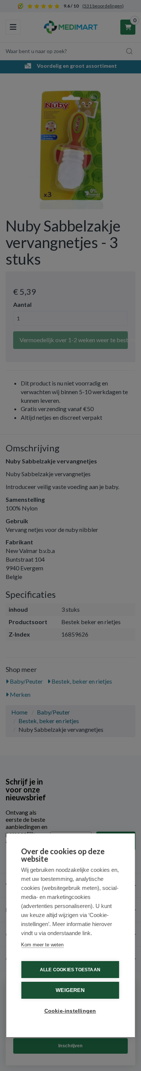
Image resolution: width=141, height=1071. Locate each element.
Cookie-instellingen (70, 1011)
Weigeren (70, 990)
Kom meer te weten (42, 945)
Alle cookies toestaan (70, 969)
